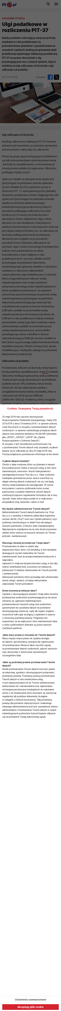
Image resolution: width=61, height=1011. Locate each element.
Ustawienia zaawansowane (30, 999)
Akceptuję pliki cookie (30, 1006)
